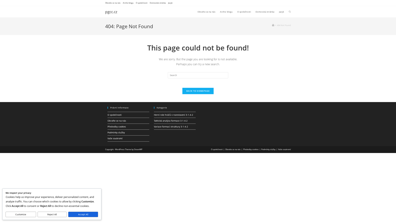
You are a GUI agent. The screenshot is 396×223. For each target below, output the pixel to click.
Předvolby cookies (117, 126)
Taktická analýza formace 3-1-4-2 (170, 120)
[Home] (273, 25)
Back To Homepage (198, 91)
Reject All (52, 214)
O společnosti (141, 3)
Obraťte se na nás (113, 3)
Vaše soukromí (115, 138)
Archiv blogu (128, 3)
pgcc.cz (111, 11)
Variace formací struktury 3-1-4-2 (171, 126)
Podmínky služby (116, 132)
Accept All (83, 214)
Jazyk (170, 3)
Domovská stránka (158, 3)
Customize (20, 214)
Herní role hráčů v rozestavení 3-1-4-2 (173, 114)
